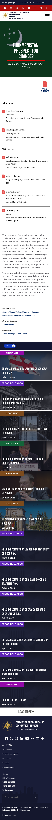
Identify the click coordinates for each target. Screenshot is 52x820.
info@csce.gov (10, 3)
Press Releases (8, 767)
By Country (6, 758)
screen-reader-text (26, 365)
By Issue (5, 763)
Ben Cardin (22, 334)
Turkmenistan (8, 325)
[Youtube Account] (28, 8)
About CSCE (7, 745)
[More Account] (46, 8)
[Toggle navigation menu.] (47, 15)
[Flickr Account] (34, 8)
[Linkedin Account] (23, 8)
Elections (35, 312)
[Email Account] (40, 8)
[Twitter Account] (11, 8)
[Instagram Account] (17, 8)
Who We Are (7, 749)
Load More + (26, 712)
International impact (10, 754)
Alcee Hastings (8, 334)
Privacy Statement (9, 815)
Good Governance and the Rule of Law (18, 315)
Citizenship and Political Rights (15, 312)
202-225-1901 (25, 3)
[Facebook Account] (5, 8)
